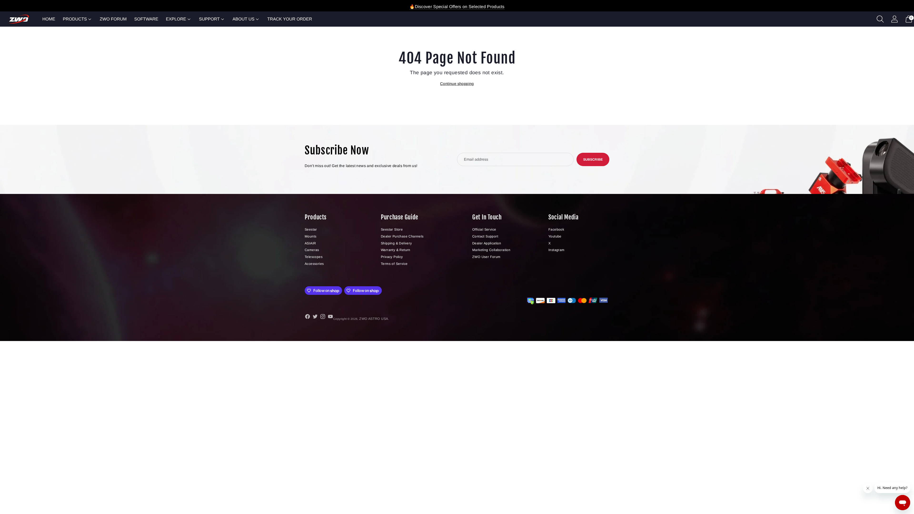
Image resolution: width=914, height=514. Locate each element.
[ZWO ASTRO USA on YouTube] (330, 317)
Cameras (312, 250)
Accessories (314, 264)
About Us (243, 19)
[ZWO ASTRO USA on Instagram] (323, 317)
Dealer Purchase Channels (402, 236)
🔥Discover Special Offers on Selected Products (457, 6)
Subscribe (593, 159)
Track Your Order (289, 19)
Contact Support (485, 236)
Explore (176, 19)
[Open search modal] (880, 19)
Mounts (310, 236)
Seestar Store (392, 229)
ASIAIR (310, 243)
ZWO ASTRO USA (373, 319)
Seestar (311, 229)
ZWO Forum (113, 19)
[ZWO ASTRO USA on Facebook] (307, 317)
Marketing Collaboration (491, 250)
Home (48, 19)
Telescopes (314, 257)
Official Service (484, 229)
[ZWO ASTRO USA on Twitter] (315, 317)
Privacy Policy (392, 257)
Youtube (554, 236)
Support (209, 19)
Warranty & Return (395, 250)
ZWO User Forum (486, 257)
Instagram (556, 250)
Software (146, 19)
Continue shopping (457, 84)
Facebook (556, 229)
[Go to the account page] (894, 19)
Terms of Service (394, 264)
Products (75, 19)
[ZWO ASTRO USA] (19, 19)
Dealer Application (486, 243)
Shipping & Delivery (396, 243)
